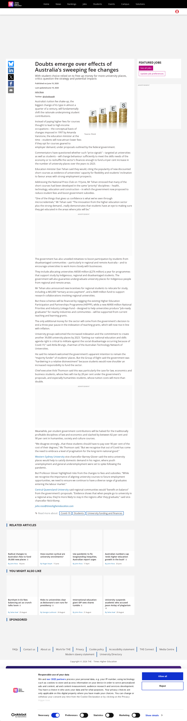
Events (111, 4)
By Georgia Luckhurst (48, 612)
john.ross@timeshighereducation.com (54, 506)
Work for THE (63, 649)
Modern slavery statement (79, 654)
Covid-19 (65, 513)
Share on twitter (11, 77)
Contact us (29, 649)
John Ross (39, 92)
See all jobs (145, 68)
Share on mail (11, 90)
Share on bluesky (11, 64)
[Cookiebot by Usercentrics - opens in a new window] (19, 715)
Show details (152, 715)
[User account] (177, 11)
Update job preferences (152, 73)
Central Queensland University (52, 489)
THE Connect (147, 649)
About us (46, 649)
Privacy (80, 649)
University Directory (111, 654)
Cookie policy (96, 649)
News (58, 4)
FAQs (15, 649)
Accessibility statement (121, 649)
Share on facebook (11, 84)
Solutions (140, 4)
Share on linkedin (11, 70)
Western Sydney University (50, 456)
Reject (162, 686)
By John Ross (13, 563)
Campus (125, 4)
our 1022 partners (56, 679)
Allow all (162, 676)
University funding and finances (105, 513)
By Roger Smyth (46, 563)
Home (46, 4)
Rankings (71, 4)
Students (97, 4)
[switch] (84, 715)
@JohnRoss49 (49, 96)
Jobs (85, 4)
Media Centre (166, 649)
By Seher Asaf (13, 612)
